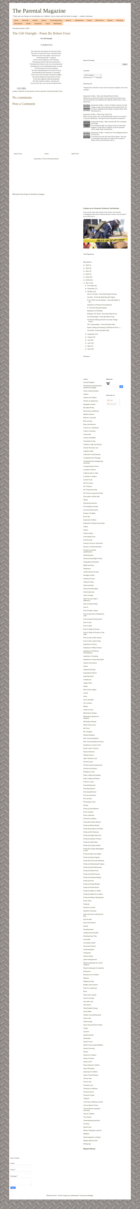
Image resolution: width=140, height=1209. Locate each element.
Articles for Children (90, 397)
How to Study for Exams (91, 629)
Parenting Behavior (89, 792)
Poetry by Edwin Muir (90, 842)
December (91, 285)
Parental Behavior (89, 785)
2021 (87, 271)
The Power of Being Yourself (93, 1102)
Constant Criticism (89, 469)
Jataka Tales (87, 683)
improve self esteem (90, 663)
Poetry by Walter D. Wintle (92, 891)
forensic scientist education (92, 547)
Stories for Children (89, 1055)
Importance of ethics (90, 644)
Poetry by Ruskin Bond (91, 887)
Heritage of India (88, 575)
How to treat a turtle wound (92, 637)
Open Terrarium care (90, 758)
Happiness (87, 568)
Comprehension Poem (91, 466)
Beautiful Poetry (88, 407)
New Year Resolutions (90, 738)
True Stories (87, 1117)
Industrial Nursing (89, 669)
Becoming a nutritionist (91, 411)
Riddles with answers (90, 985)
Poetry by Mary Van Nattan (92, 854)
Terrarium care (88, 1085)
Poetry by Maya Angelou (91, 857)
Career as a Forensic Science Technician (101, 208)
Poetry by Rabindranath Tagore (93, 864)
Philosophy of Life (89, 802)
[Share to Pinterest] (25, 88)
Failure (85, 530)
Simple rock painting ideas (92, 1015)
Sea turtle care (88, 1001)
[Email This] (18, 88)
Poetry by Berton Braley (91, 825)
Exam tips (86, 516)
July (89, 340)
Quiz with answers (89, 922)
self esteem (87, 1005)
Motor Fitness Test (89, 725)
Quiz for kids (87, 919)
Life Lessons (87, 703)
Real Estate (57, 23)
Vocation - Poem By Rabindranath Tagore (101, 297)
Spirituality (86, 1038)
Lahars (85, 693)
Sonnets (86, 1031)
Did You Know (88, 483)
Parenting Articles (89, 788)
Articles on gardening (90, 401)
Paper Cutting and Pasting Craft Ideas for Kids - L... (104, 327)
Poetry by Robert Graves (91, 874)
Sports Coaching (89, 1048)
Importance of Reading (94, 311)
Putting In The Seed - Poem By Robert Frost (102, 314)
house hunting (88, 595)
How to (85, 607)
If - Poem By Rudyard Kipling (97, 308)
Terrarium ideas (88, 1092)
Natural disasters (89, 735)
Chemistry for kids (89, 441)
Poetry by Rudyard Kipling (92, 877)
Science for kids (88, 998)
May (89, 346)
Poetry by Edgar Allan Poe (92, 835)
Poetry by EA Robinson (91, 832)
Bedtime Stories (88, 414)
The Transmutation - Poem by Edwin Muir (101, 324)
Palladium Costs (88, 772)
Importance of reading (90, 656)
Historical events (89, 578)
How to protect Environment (92, 619)
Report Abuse (89, 1149)
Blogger (90, 1195)
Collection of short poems (26, 91)
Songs (85, 1028)
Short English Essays (90, 1008)
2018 (87, 280)
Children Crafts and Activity (92, 444)
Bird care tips (87, 421)
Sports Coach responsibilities (93, 1045)
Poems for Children (89, 818)
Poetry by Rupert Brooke (91, 884)
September (91, 334)
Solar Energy (87, 1021)
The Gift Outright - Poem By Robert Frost (100, 317)
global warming (88, 565)
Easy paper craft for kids (91, 496)
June (89, 343)
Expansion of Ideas (89, 520)
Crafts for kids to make (90, 473)
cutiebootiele (74, 1195)
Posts (111, 400)
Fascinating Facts (56, 20)
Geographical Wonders (91, 562)
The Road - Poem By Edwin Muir (98, 330)
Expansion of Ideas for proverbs (94, 523)
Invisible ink (87, 679)
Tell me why (87, 1082)
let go (85, 696)
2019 (87, 277)
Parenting (120, 20)
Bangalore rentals (89, 404)
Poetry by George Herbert (92, 845)
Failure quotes (88, 533)
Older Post (75, 154)
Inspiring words (88, 676)
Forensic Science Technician (93, 543)
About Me (25, 20)
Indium (85, 666)
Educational (18, 23)
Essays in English (89, 513)
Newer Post (18, 154)
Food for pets (87, 540)
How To (68, 20)
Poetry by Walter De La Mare (93, 894)
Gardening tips (88, 555)
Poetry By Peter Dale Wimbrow (93, 860)
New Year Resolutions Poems (93, 742)
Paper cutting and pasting (92, 775)
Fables (85, 526)
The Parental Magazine (39, 11)
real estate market (89, 943)
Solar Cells (87, 1018)
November (91, 288)
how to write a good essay (92, 641)
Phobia (85, 805)
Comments (112, 404)
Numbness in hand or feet (92, 745)
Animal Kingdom (89, 382)
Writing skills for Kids (90, 1140)
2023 (87, 268)
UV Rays (86, 1124)
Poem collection (41, 91)
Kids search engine (89, 689)
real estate (86, 939)
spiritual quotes (88, 1035)
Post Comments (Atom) (51, 159)
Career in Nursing (89, 431)
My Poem (86, 728)
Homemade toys (88, 592)
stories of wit (87, 1062)
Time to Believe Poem (90, 1105)
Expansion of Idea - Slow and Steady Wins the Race (101, 96)
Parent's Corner (88, 782)
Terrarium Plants (88, 1095)
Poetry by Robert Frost (54, 91)
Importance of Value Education (93, 659)
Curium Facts (87, 480)
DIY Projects (87, 486)
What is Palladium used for (92, 1130)
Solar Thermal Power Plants (92, 1025)
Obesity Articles (88, 755)
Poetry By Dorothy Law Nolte (93, 829)
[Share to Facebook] (23, 88)
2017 (87, 283)
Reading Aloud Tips (90, 936)
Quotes (110, 20)
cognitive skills (88, 451)
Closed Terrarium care (90, 448)
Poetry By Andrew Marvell (92, 822)
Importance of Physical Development (99, 305)
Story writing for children (91, 1065)
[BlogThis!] (20, 88)
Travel (48, 23)
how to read (87, 622)
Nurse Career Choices (90, 748)
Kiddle (85, 686)
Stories (44, 20)
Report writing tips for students (93, 968)
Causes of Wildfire (89, 438)
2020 (87, 274)
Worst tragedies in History (92, 1137)
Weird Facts (87, 1127)
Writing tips (87, 1144)
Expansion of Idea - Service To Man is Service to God (109, 105)
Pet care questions (89, 795)
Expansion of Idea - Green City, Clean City (97, 114)
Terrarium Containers (90, 1088)
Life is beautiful (88, 700)
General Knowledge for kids (92, 558)
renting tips (87, 953)
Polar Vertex (87, 901)
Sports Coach (88, 1041)
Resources (87, 971)
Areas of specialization (91, 391)
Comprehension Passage (92, 458)
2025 (87, 265)
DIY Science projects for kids (93, 493)
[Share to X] (21, 88)
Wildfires (86, 1134)
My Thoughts (87, 732)
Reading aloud (88, 929)
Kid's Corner (100, 20)
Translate (99, 77)
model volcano (88, 710)
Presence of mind (89, 907)
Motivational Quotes (90, 713)
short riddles (87, 1011)
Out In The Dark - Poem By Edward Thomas (102, 294)
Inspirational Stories (90, 673)
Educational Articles (90, 503)
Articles (35, 20)
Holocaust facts (88, 585)
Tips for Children (88, 1114)
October (90, 291)
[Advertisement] (46, 176)
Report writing (88, 956)
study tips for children (90, 1072)
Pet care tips (87, 798)
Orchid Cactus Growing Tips (92, 765)
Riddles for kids (88, 981)
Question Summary (89, 911)
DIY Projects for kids (90, 490)
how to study (87, 626)
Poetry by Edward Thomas (92, 839)
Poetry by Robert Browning (92, 867)
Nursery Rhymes (89, 752)
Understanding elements (91, 1120)
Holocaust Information (90, 588)
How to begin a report (90, 610)
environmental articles (90, 510)
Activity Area (79, 20)
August (90, 337)
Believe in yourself (89, 417)
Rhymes (86, 978)
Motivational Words (89, 721)
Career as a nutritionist (91, 428)
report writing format (90, 959)
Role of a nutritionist (90, 988)
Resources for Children (91, 975)
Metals (85, 706)
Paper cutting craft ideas (91, 778)
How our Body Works (90, 604)
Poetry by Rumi (88, 881)
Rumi (85, 991)
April (89, 349)
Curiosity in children (90, 476)
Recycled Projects (89, 946)
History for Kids (88, 582)
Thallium (86, 1098)
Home (16, 20)
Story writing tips (88, 1068)
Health (28, 23)
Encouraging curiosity (90, 506)
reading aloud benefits (90, 933)
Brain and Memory (89, 424)
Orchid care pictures (90, 768)
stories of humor (88, 1058)
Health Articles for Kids (91, 572)
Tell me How (87, 1078)
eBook (85, 500)
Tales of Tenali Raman (90, 1075)
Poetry (89, 20)
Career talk (87, 434)
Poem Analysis (88, 812)
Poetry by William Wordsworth (93, 897)
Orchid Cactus (88, 762)
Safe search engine (89, 995)
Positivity (86, 904)
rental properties (88, 949)
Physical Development (91, 808)
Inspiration (38, 23)
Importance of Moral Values (92, 648)
